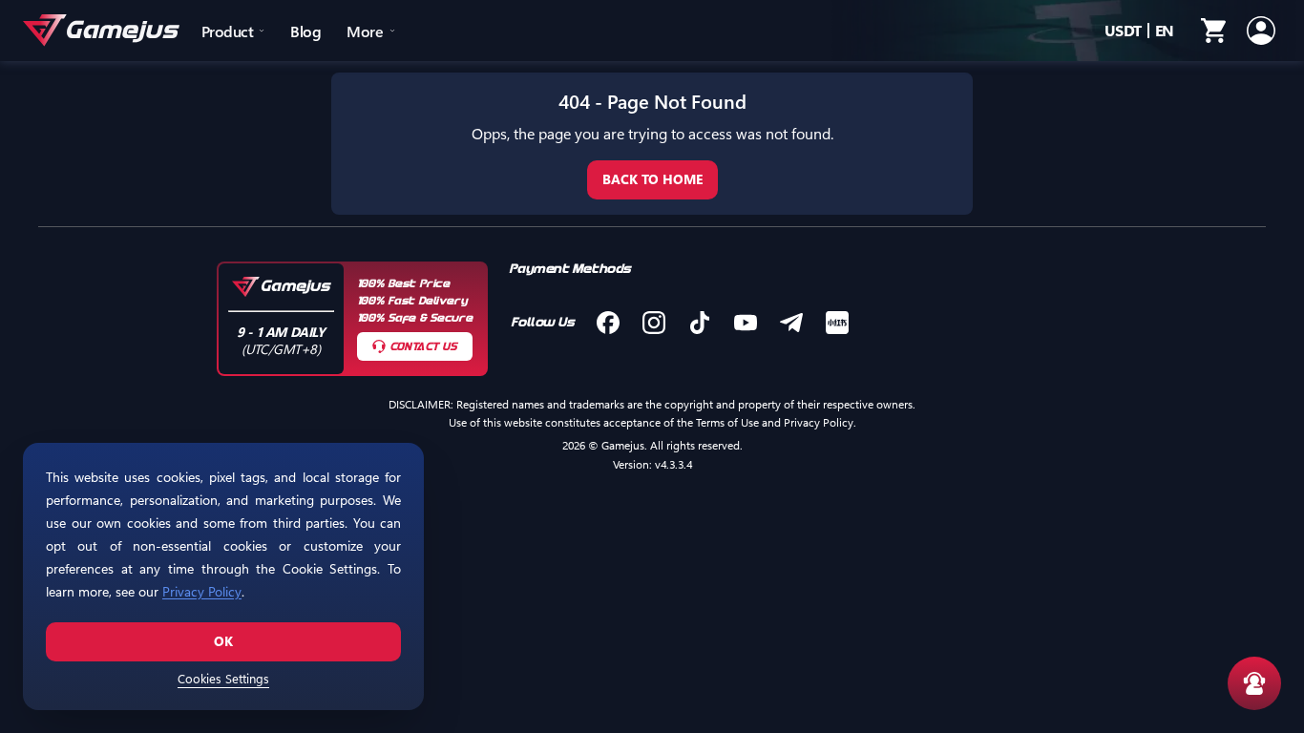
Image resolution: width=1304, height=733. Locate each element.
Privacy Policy (202, 591)
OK (223, 641)
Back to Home (652, 179)
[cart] (1213, 30)
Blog (305, 31)
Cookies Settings (223, 678)
